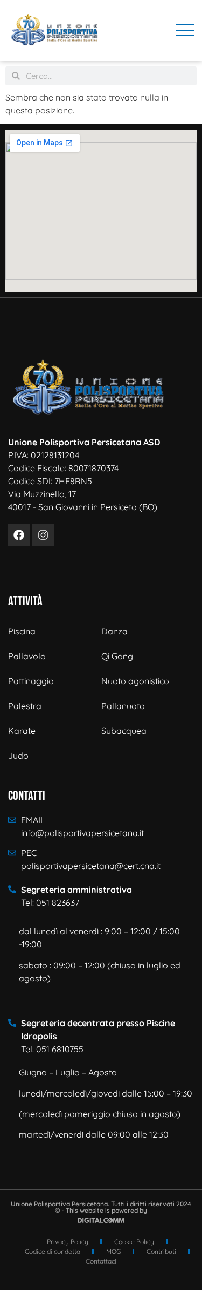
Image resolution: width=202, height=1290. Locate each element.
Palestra (24, 705)
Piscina (22, 631)
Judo (18, 755)
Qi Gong (117, 656)
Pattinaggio (31, 681)
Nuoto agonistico (135, 681)
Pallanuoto (123, 705)
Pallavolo (27, 656)
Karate (22, 730)
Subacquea (124, 730)
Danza (114, 631)
